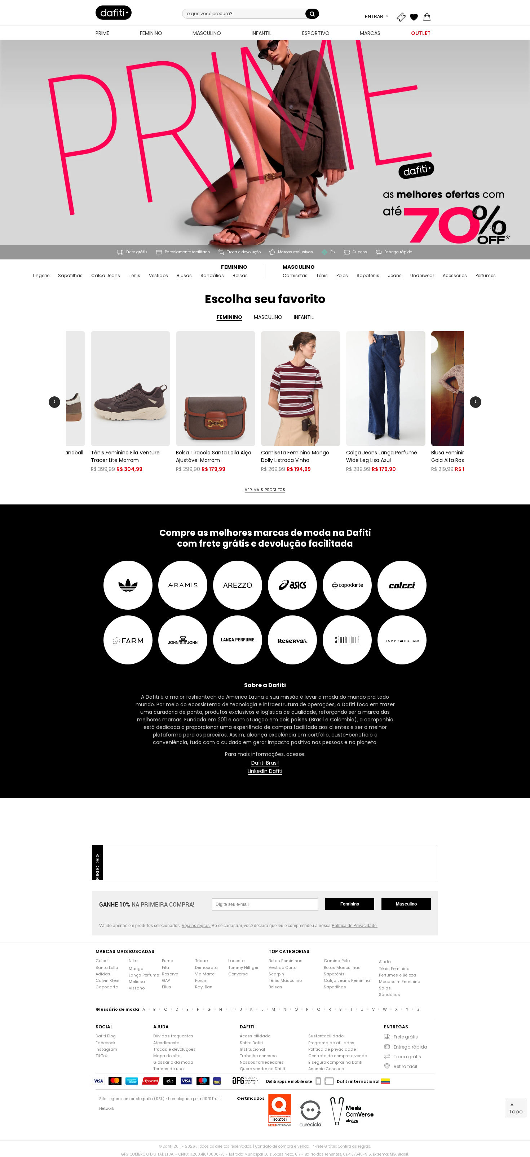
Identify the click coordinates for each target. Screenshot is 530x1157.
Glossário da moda (173, 1062)
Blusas (184, 276)
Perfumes (486, 276)
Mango (136, 968)
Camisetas (295, 276)
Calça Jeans (105, 276)
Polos (342, 276)
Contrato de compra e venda (337, 1056)
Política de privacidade (332, 1049)
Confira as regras (354, 1146)
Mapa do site (166, 1056)
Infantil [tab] (304, 317)
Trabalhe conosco (258, 1056)
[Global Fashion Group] (245, 1081)
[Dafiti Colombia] (385, 1081)
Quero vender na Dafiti (262, 1069)
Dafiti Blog (106, 1036)
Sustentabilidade (326, 1036)
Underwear (422, 276)
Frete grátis (406, 1037)
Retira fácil (405, 1066)
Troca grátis (407, 1057)
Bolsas (240, 276)
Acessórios (455, 276)
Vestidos (158, 276)
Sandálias (212, 276)
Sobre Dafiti (251, 1043)
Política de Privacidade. (354, 925)
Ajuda (385, 962)
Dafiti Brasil (265, 763)
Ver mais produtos (265, 490)
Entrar (374, 16)
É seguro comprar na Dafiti (335, 1062)
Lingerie (41, 276)
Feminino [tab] (229, 317)
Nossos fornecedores (262, 1062)
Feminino (234, 267)
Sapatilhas (70, 276)
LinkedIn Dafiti (265, 771)
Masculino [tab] (268, 317)
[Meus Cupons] (402, 16)
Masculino (299, 267)
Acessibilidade (255, 1036)
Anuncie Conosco (326, 1069)
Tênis (134, 276)
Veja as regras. (196, 925)
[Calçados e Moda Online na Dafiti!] (114, 12)
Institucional (252, 1049)
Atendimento (166, 1043)
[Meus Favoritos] (415, 16)
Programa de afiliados (331, 1043)
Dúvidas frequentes (173, 1036)
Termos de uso (168, 1069)
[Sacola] (428, 16)
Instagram (106, 1049)
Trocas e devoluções (174, 1049)
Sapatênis (368, 276)
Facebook (105, 1043)
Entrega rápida (410, 1047)
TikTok (102, 1056)
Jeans (395, 276)
